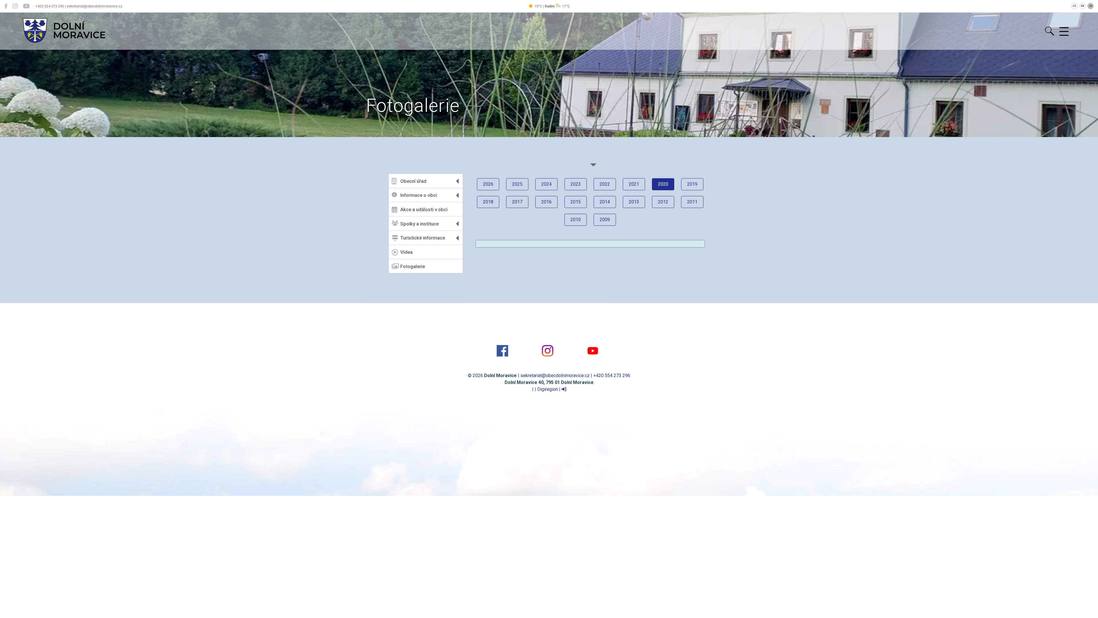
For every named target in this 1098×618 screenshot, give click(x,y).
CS (1074, 6)
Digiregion (547, 389)
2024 (546, 184)
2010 (575, 219)
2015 (575, 202)
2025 (517, 184)
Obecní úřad (413, 181)
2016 (546, 202)
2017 (517, 202)
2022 (605, 184)
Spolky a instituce (419, 224)
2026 (488, 184)
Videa (406, 252)
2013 (634, 202)
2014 (605, 202)
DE (1090, 6)
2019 (692, 184)
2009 (605, 219)
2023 (575, 184)
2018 (488, 202)
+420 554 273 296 (611, 375)
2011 (692, 202)
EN (1082, 6)
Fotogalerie (412, 266)
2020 (663, 184)
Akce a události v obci (423, 209)
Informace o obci (418, 195)
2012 (663, 202)
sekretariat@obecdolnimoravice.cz (555, 375)
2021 (634, 184)
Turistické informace (422, 238)
